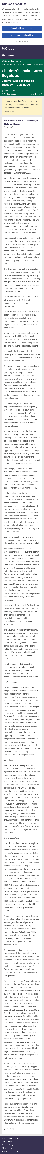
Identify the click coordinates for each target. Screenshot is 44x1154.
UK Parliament (7, 64)
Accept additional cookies (22, 28)
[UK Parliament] (8, 48)
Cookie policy (7, 1142)
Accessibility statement (10, 1151)
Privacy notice (7, 1148)
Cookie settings (22, 41)
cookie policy (12, 22)
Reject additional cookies (22, 35)
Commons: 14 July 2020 (34, 64)
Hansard (8, 55)
